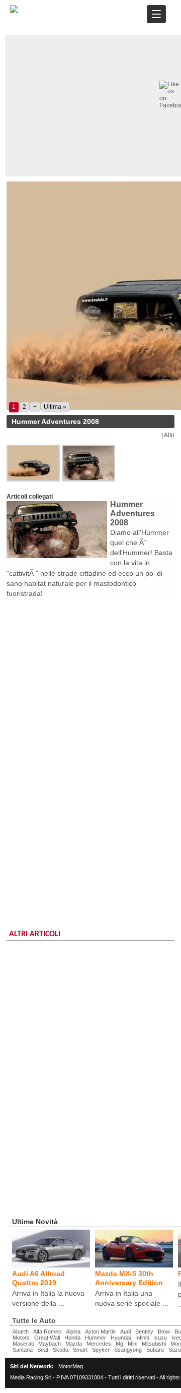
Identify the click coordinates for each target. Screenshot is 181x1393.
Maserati (23, 1344)
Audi (125, 1331)
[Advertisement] (90, 697)
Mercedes (98, 1344)
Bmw (164, 1331)
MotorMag (70, 1366)
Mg (119, 1344)
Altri (169, 435)
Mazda (73, 1344)
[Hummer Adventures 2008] (34, 463)
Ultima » (55, 406)
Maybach (49, 1344)
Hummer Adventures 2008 (132, 513)
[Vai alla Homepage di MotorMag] (14, 11)
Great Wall (47, 1338)
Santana (23, 1350)
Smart (80, 1350)
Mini (132, 1344)
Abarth (21, 1331)
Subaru (155, 1350)
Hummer (95, 1338)
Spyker (101, 1350)
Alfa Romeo (47, 1331)
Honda (72, 1338)
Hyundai (121, 1338)
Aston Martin (100, 1331)
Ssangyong (128, 1350)
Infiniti (142, 1338)
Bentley (144, 1331)
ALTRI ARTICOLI (34, 934)
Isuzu (160, 1338)
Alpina (73, 1331)
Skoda (60, 1350)
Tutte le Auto (34, 1320)
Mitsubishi (154, 1344)
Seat (42, 1350)
